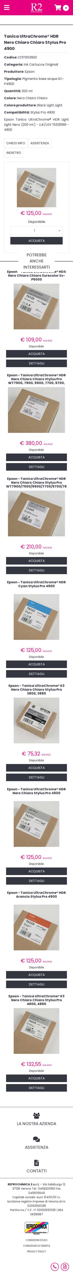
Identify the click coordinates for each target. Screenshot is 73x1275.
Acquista (36, 240)
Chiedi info (15, 143)
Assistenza (39, 143)
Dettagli (36, 363)
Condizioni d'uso (36, 1240)
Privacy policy (36, 1251)
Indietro (13, 152)
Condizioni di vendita (36, 1245)
